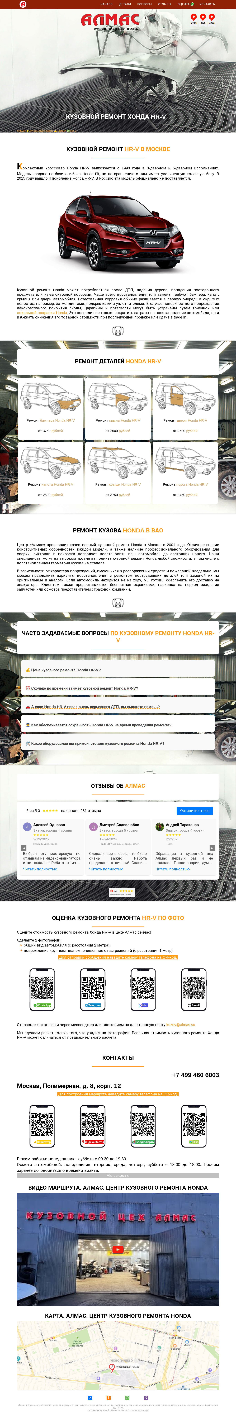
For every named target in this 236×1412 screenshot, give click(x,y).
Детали (125, 4)
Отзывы (164, 4)
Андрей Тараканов (182, 825)
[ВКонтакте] (90, 1398)
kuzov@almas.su (180, 1025)
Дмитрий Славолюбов (119, 825)
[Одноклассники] (109, 1398)
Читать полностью (40, 869)
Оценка (184, 4)
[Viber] (146, 1398)
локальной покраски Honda (42, 313)
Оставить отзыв (195, 810)
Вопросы (144, 4)
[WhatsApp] (127, 1398)
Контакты (208, 4)
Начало (107, 4)
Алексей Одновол (49, 825)
